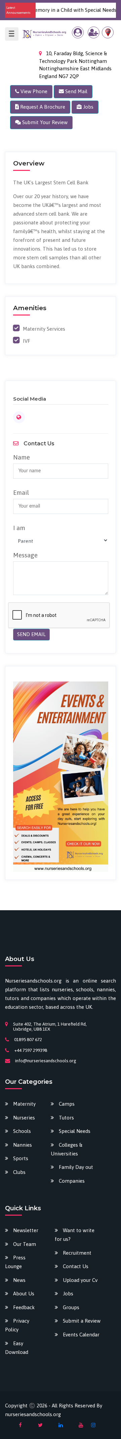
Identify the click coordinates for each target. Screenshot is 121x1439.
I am (19, 527)
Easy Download (16, 1347)
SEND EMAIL (31, 634)
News (19, 1280)
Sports (20, 1158)
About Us (23, 1293)
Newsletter (25, 1230)
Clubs (19, 1172)
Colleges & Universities (66, 1149)
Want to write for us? (74, 1234)
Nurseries (24, 1117)
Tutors (66, 1117)
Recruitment (77, 1253)
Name (21, 457)
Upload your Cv (80, 1280)
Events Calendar (81, 1334)
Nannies (22, 1145)
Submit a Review (81, 1321)
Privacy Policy (17, 1325)
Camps (67, 1104)
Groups (71, 1307)
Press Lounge (15, 1262)
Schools (22, 1131)
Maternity (24, 1104)
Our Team (24, 1244)
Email (21, 492)
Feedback (24, 1307)
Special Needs (74, 1131)
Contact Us (75, 1266)
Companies (72, 1181)
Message (25, 555)
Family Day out (76, 1167)
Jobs (68, 1293)
